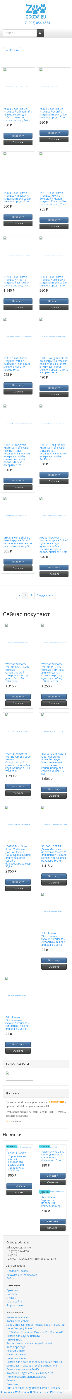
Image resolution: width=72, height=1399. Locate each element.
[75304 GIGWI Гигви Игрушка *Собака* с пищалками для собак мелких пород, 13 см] (54, 255)
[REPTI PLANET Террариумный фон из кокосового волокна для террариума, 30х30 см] (19, 1147)
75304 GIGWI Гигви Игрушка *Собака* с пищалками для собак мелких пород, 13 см (53, 281)
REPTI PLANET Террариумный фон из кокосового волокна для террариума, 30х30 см (17, 1162)
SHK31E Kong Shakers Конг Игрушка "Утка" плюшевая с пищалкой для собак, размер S (18, 542)
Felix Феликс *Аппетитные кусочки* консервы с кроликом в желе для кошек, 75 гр (53, 938)
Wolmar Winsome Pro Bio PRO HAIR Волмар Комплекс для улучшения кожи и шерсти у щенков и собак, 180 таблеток (52, 672)
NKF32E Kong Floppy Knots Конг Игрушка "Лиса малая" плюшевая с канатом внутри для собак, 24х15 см (53, 452)
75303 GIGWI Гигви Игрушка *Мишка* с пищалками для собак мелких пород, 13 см (17, 197)
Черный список (15, 1350)
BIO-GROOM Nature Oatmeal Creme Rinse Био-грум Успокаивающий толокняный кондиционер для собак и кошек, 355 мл (53, 763)
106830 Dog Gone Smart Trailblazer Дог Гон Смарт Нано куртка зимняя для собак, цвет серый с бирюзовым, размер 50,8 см (18, 856)
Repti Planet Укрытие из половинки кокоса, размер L (52, 1202)
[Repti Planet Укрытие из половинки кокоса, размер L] (53, 1192)
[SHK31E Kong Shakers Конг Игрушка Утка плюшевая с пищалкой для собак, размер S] (18, 515)
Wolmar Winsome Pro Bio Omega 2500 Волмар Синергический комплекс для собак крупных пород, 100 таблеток (18, 762)
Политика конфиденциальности (26, 1376)
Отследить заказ (17, 1271)
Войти (10, 1278)
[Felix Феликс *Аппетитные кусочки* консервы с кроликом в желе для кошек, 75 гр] (54, 911)
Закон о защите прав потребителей (29, 1343)
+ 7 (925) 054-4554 (36, 22)
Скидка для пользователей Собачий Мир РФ (34, 1362)
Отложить (18, 142)
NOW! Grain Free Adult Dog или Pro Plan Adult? (34, 1332)
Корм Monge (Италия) (20, 1328)
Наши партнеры (16, 1354)
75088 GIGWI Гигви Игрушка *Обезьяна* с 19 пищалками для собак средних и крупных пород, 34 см (18, 114)
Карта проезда (15, 1347)
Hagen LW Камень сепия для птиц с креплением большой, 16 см (52, 1156)
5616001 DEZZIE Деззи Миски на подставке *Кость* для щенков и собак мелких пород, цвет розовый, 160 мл (53, 853)
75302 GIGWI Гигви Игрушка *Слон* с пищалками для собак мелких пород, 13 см (53, 113)
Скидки (10, 1380)
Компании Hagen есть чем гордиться (29, 1373)
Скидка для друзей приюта (23, 1336)
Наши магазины (16, 1358)
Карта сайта (14, 1301)
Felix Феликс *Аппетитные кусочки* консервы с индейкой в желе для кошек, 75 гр (17, 1023)
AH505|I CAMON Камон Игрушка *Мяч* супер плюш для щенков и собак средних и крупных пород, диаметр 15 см (54, 545)
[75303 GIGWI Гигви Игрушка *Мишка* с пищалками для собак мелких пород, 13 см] (18, 171)
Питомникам (14, 1339)
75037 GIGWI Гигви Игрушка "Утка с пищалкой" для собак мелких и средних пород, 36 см (17, 363)
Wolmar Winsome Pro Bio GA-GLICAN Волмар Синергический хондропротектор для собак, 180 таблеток (17, 672)
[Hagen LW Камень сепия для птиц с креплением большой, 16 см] (53, 1146)
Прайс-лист (13, 1290)
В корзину (18, 135)
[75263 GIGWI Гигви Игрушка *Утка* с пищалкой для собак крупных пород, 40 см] (18, 255)
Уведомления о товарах (21, 1274)
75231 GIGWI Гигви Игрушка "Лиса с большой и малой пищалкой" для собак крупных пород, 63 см (53, 198)
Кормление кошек (17, 1317)
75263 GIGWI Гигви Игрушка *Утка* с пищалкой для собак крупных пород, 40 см (17, 281)
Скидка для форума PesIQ (22, 1369)
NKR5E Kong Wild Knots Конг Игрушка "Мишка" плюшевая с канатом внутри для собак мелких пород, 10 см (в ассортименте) (54, 365)
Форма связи (14, 1305)
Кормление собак (17, 1321)
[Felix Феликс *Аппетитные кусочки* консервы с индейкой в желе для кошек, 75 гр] (18, 995)
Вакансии (12, 1384)
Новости (11, 1294)
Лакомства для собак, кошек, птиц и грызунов (35, 1324)
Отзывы (11, 1297)
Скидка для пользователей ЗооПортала (31, 1365)
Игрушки (13, 50)
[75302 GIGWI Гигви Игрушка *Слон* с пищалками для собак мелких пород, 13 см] (54, 86)
